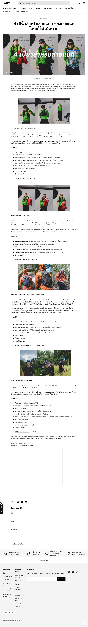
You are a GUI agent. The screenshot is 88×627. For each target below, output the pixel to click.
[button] (84, 3)
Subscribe (61, 579)
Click (24, 443)
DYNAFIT (24, 8)
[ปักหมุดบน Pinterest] (26, 502)
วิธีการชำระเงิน (7, 576)
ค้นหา (4, 573)
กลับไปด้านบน (44, 560)
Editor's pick (44, 18)
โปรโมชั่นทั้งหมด (70, 8)
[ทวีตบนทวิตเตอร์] (18, 502)
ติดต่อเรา (18, 584)
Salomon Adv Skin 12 (21, 259)
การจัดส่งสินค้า (7, 580)
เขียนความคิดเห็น (18, 544)
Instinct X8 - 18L (19, 178)
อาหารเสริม (59, 8)
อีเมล (12, 521)
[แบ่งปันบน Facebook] (22, 502)
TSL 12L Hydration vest (22, 432)
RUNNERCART (9, 620)
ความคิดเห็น (14, 529)
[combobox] (44, 3)
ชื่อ (12, 513)
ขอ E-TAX (18, 580)
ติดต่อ (17, 12)
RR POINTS (24, 12)
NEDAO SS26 (7, 8)
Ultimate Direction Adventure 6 (24, 345)
